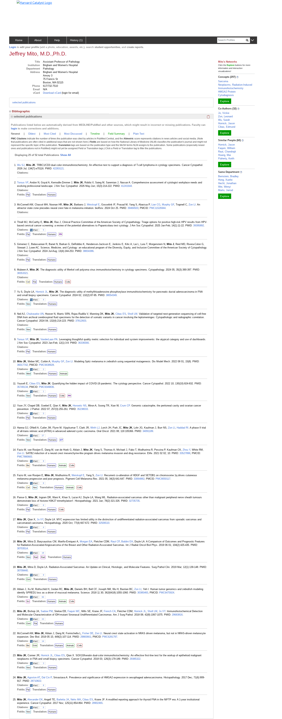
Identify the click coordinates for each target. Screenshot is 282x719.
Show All (65, 155)
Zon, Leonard (225, 116)
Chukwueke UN (35, 313)
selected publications (24, 102)
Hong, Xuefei (225, 179)
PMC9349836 (46, 387)
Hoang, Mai (224, 155)
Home (18, 40)
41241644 (126, 186)
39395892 (198, 225)
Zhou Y (186, 449)
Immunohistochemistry (230, 88)
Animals (63, 373)
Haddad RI (182, 427)
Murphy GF (168, 204)
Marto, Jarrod (225, 190)
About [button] (37, 40)
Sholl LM (132, 313)
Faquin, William (226, 148)
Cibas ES (120, 313)
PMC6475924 (166, 592)
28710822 (36, 680)
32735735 (134, 500)
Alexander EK (35, 699)
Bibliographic (21, 111)
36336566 (83, 342)
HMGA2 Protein (227, 91)
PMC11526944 (157, 208)
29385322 (135, 658)
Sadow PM (47, 611)
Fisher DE (87, 633)
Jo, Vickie (223, 113)
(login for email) (70, 92)
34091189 (148, 431)
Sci (27, 601)
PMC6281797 (109, 636)
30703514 (22, 548)
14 (43, 641)
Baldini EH (127, 541)
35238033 (82, 409)
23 (43, 619)
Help (57, 40)
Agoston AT (33, 677)
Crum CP (125, 405)
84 (43, 597)
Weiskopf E (93, 204)
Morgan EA (86, 541)
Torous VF (22, 182)
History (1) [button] (76, 40)
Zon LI (192, 204)
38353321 (22, 273)
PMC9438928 (46, 364)
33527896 (185, 453)
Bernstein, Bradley (228, 176)
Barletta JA (63, 699)
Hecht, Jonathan (227, 183)
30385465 (142, 592)
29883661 (85, 636)
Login (12, 47)
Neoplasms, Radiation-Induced (235, 84)
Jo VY (40, 519)
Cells (68, 282)
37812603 (80, 320)
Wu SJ (21, 165)
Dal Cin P (47, 677)
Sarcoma (223, 81)
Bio (27, 465)
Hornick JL (42, 291)
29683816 (177, 614)
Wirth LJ (95, 427)
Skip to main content (16, 4)
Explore (224, 101)
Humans (52, 195)
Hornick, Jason (226, 123)
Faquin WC (74, 611)
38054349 (111, 295)
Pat (28, 195)
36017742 (22, 364)
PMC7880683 (24, 456)
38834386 (88, 251)
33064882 (139, 478)
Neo (28, 304)
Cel (28, 282)
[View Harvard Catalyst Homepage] (34, 2)
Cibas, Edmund (226, 126)
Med (28, 373)
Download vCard (52, 92)
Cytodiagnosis (226, 95)
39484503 (133, 208)
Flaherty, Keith (226, 158)
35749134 (22, 387)
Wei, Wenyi (224, 186)
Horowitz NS (80, 405)
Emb (35, 645)
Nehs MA (76, 699)
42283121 (58, 168)
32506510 (104, 522)
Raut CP (115, 541)
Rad (36, 557)
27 (43, 435)
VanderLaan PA (49, 339)
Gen (28, 579)
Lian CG (155, 204)
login (14, 128)
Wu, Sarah (224, 119)
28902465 (97, 703)
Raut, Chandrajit (227, 151)
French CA (110, 611)
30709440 (22, 570)
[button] (252, 40)
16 (43, 553)
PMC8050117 (163, 478)
